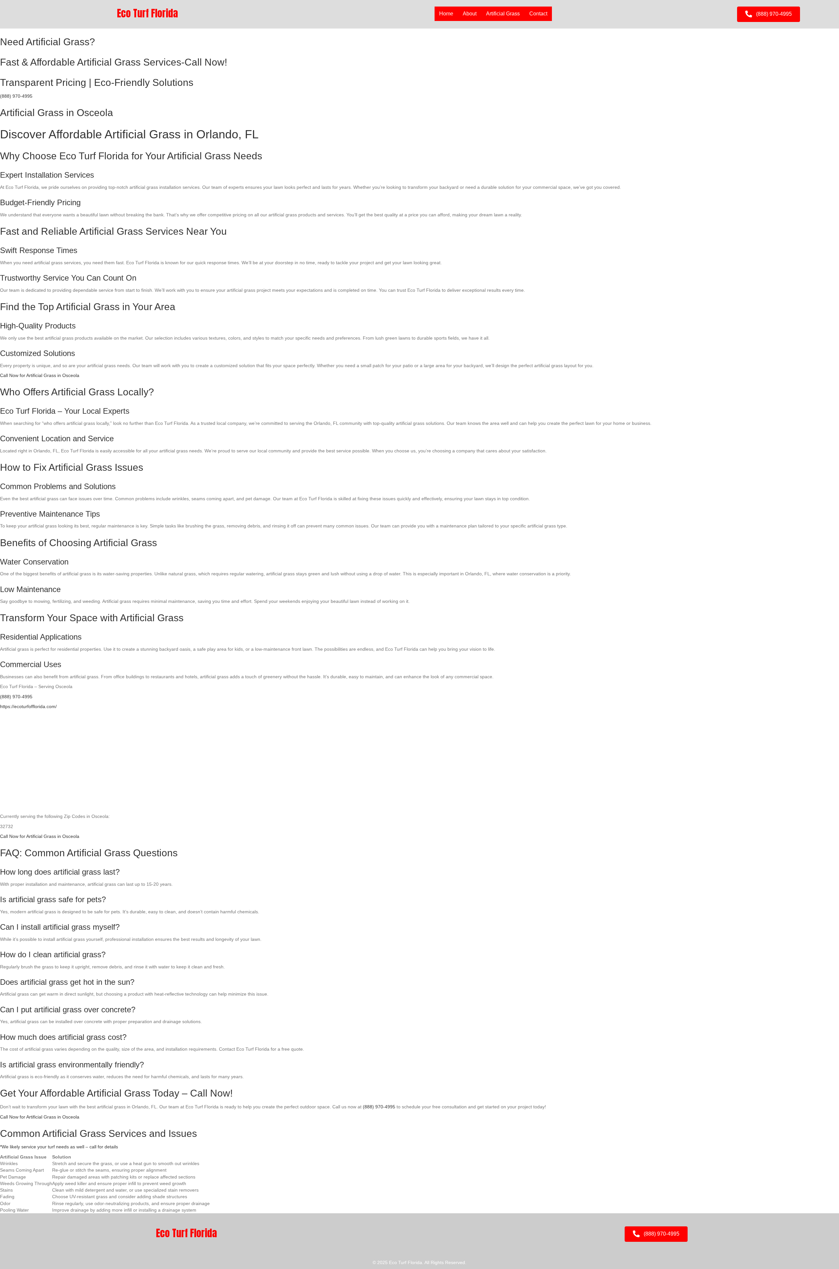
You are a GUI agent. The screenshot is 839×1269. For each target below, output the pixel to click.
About (470, 13)
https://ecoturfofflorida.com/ (28, 706)
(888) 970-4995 (16, 96)
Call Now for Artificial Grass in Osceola (39, 375)
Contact (538, 13)
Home (446, 13)
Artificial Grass (503, 13)
